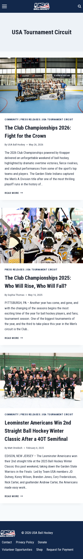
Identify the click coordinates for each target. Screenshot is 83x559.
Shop (39, 549)
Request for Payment (60, 549)
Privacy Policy (25, 542)
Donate (42, 542)
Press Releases (30, 119)
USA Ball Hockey (16, 144)
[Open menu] (4, 6)
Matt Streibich (15, 447)
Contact (7, 542)
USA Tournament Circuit (57, 119)
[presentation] (41, 85)
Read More (14, 192)
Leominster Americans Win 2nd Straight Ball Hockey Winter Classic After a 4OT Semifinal (38, 431)
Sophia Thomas (16, 294)
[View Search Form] (79, 6)
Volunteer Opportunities (17, 549)
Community (11, 119)
